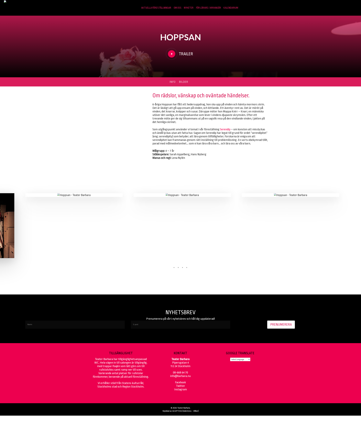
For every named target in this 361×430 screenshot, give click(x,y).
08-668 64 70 (180, 372)
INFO (172, 81)
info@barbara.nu (180, 376)
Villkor (195, 411)
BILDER (183, 81)
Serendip (225, 129)
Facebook (180, 382)
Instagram (180, 389)
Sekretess (187, 411)
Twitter (180, 386)
